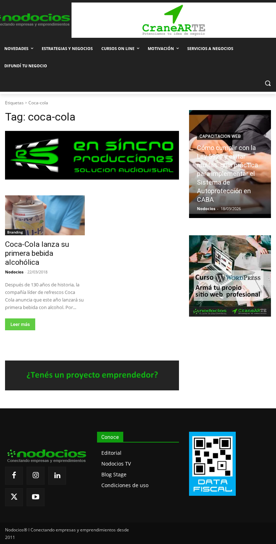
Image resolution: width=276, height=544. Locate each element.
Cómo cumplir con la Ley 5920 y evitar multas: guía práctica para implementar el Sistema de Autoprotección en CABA (227, 173)
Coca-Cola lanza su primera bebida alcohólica (37, 253)
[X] (14, 497)
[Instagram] (36, 476)
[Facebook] (14, 476)
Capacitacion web (220, 136)
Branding (15, 232)
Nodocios (14, 272)
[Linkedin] (57, 476)
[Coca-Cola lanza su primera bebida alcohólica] (45, 215)
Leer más (20, 324)
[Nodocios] (30, 20)
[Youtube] (36, 497)
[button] (267, 83)
